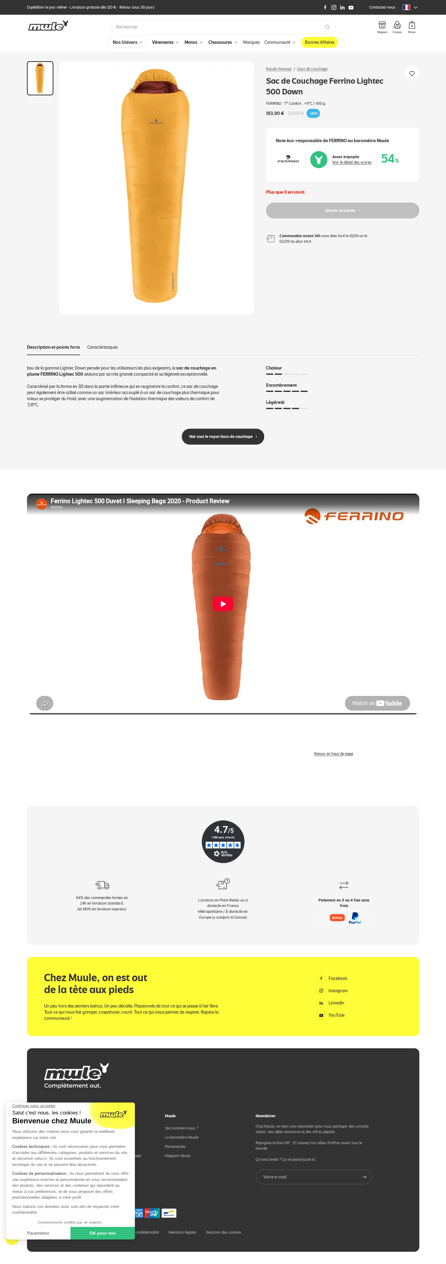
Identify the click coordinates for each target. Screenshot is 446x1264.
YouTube (337, 1015)
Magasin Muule (177, 1155)
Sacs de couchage (312, 68)
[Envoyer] (364, 1177)
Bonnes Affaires (319, 42)
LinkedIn (336, 1003)
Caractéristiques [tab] (102, 347)
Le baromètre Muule (181, 1137)
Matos (191, 42)
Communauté (277, 42)
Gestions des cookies (223, 1232)
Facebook (338, 978)
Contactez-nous (382, 7)
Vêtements (162, 42)
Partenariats (175, 1146)
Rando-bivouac (279, 68)
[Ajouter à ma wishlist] (412, 73)
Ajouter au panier (340, 210)
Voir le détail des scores (352, 162)
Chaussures (220, 42)
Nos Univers (125, 42)
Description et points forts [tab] (53, 347)
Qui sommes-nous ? (181, 1128)
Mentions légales (182, 1232)
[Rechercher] (327, 27)
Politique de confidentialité (137, 1232)
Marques (251, 42)
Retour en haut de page (333, 753)
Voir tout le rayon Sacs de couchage (221, 436)
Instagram (338, 991)
